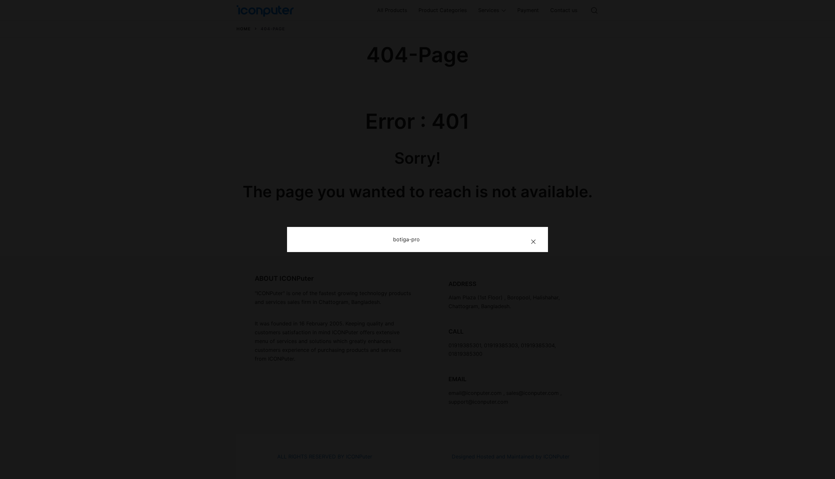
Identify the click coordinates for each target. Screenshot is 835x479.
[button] (533, 241)
